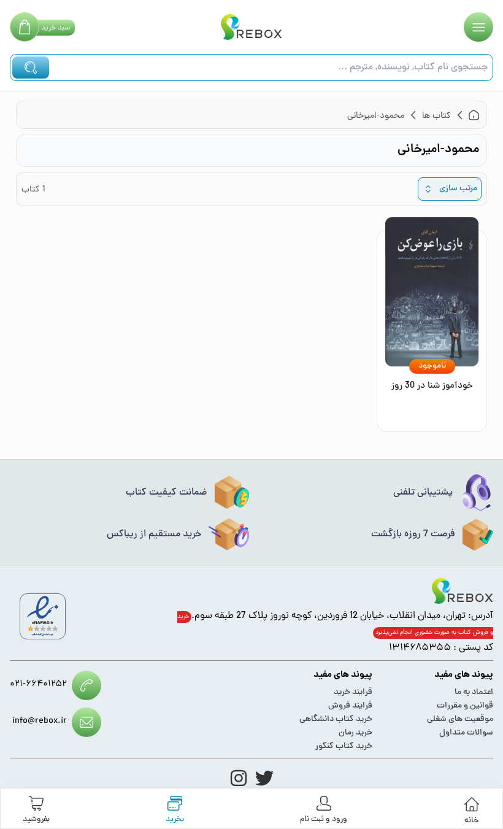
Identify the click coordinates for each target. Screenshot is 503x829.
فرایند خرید (353, 692)
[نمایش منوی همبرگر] (478, 27)
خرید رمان (355, 733)
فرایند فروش (350, 706)
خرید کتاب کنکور (343, 746)
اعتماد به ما (474, 692)
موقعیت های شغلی (460, 719)
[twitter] (264, 778)
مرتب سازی (458, 188)
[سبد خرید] (24, 27)
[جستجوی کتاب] (30, 67)
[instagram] (238, 778)
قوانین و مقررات (465, 706)
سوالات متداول (466, 733)
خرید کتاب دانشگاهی (335, 719)
